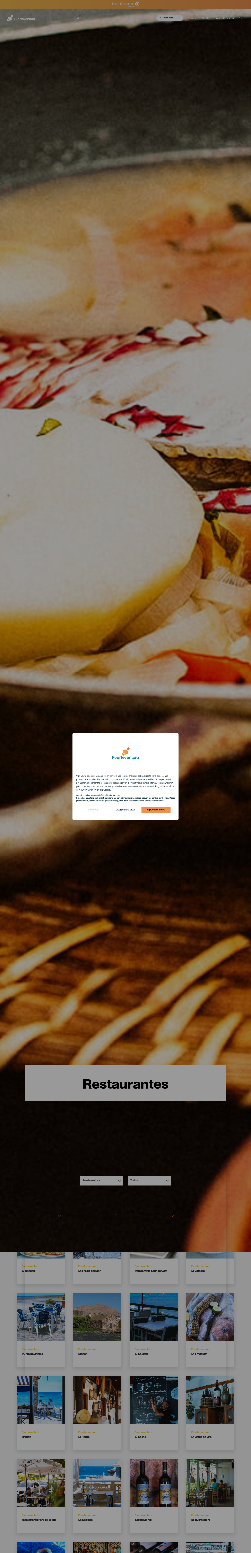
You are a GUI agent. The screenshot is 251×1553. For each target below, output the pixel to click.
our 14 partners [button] (110, 776)
